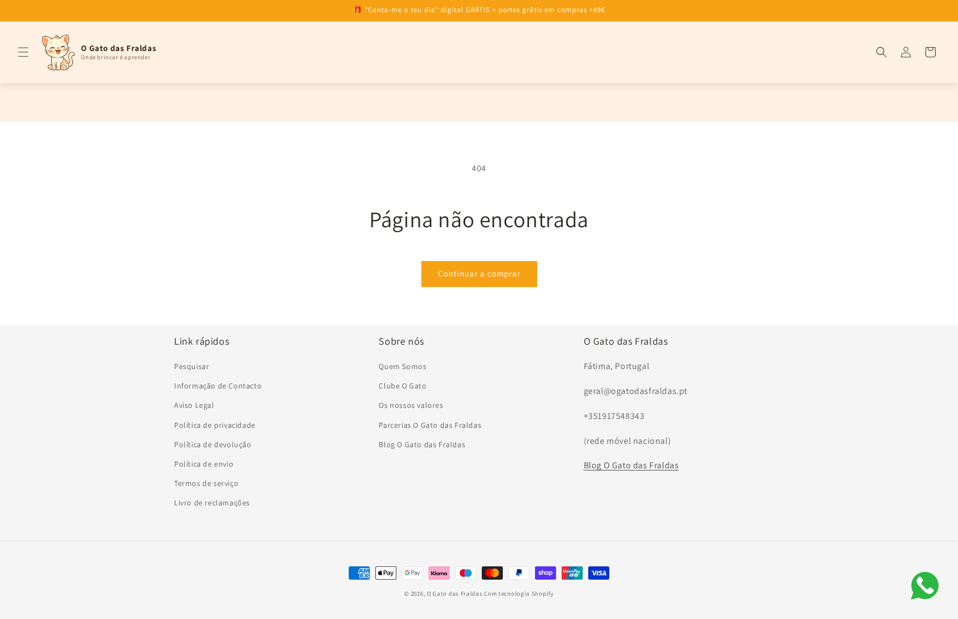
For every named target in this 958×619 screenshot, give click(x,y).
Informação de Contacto (218, 386)
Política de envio (203, 464)
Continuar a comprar (479, 273)
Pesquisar (191, 366)
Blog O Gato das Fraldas (422, 444)
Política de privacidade (215, 425)
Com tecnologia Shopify (518, 593)
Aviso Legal (194, 405)
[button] (23, 52)
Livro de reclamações (212, 503)
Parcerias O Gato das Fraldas (430, 425)
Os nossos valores (411, 405)
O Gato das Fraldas (455, 593)
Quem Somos (402, 366)
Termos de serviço (206, 483)
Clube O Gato (402, 386)
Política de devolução (213, 444)
